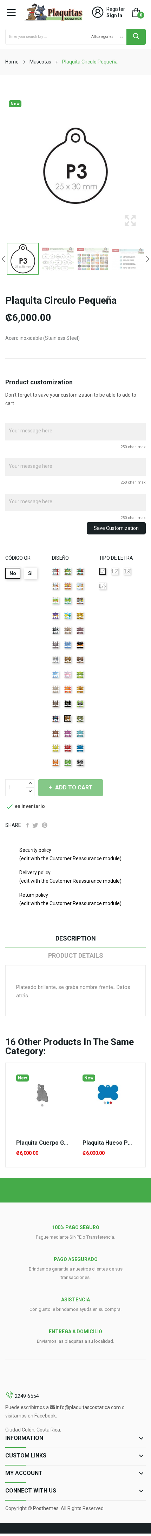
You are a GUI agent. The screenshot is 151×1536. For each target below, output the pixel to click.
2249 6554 (27, 1396)
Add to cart (74, 787)
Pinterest (44, 825)
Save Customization (116, 528)
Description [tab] (75, 938)
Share (28, 825)
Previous (3, 258)
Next (147, 258)
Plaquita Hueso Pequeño (109, 1143)
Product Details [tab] (75, 955)
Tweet (35, 825)
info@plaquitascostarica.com (88, 1407)
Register (115, 9)
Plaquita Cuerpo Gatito (42, 1143)
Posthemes (46, 1508)
